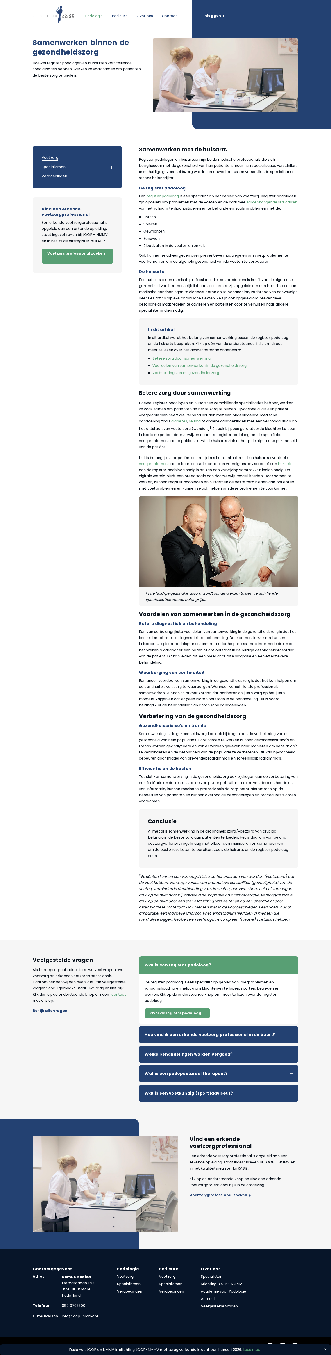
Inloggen (213, 16)
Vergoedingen (54, 176)
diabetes (179, 421)
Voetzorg (50, 157)
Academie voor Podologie (223, 1291)
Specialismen (54, 166)
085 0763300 (73, 1305)
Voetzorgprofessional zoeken (76, 256)
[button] (107, 167)
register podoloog (163, 196)
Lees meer (252, 1349)
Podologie (94, 15)
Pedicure (120, 15)
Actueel (208, 1298)
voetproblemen (153, 463)
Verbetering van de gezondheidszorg (185, 372)
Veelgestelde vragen (219, 1306)
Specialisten (211, 1276)
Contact (169, 15)
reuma (195, 421)
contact (118, 994)
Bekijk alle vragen (52, 1011)
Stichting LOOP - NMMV (221, 1284)
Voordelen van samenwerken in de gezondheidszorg (199, 365)
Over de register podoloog (178, 1013)
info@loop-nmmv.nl (80, 1316)
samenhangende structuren (272, 202)
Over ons (145, 15)
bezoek (284, 463)
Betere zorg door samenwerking (181, 358)
